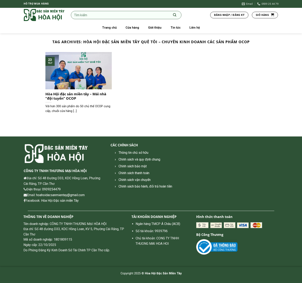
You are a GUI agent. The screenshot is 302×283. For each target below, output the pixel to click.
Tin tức (176, 27)
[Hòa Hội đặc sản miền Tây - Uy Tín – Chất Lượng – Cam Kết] (44, 15)
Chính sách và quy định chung (139, 159)
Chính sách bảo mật (133, 166)
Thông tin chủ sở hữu (133, 153)
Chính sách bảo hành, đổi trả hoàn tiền (145, 186)
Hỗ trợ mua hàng (36, 3)
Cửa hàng (132, 27)
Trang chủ (109, 27)
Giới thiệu (154, 27)
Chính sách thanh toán (134, 173)
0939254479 (51, 189)
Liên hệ (194, 27)
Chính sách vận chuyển (135, 180)
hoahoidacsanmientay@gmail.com (60, 195)
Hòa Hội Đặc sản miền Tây (60, 201)
